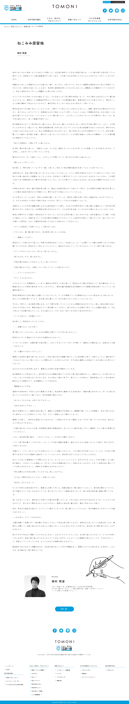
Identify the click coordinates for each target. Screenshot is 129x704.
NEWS (8, 669)
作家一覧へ (64, 609)
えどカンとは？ (86, 670)
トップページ (10, 666)
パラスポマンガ (61, 677)
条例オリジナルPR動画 (38, 670)
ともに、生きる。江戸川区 (13, 8)
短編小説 (27, 26)
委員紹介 (84, 673)
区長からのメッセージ (12, 677)
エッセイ (59, 673)
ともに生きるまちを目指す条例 (14, 684)
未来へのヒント (16, 26)
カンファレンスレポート (88, 677)
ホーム (6, 26)
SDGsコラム (110, 670)
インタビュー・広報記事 (63, 670)
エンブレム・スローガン (13, 681)
